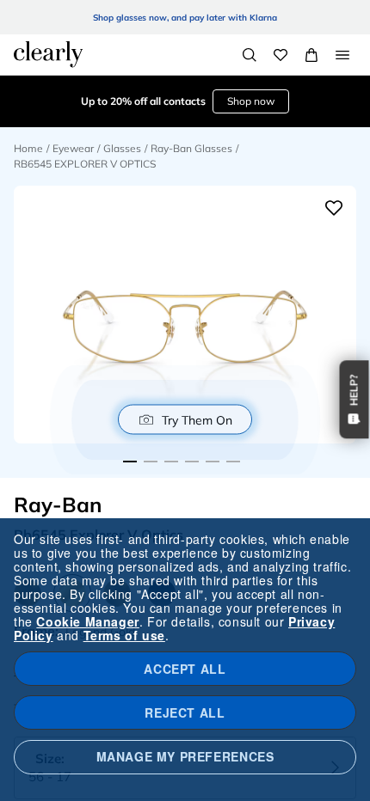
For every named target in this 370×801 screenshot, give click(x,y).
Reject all (185, 712)
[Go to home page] (48, 54)
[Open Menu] (342, 55)
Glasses (122, 148)
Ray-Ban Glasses (191, 148)
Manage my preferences (185, 756)
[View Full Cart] (311, 55)
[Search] (249, 55)
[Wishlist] (280, 55)
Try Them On (197, 419)
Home (28, 148)
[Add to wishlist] (333, 208)
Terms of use (124, 635)
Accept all (184, 668)
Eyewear (73, 148)
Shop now (250, 101)
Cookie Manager (87, 621)
